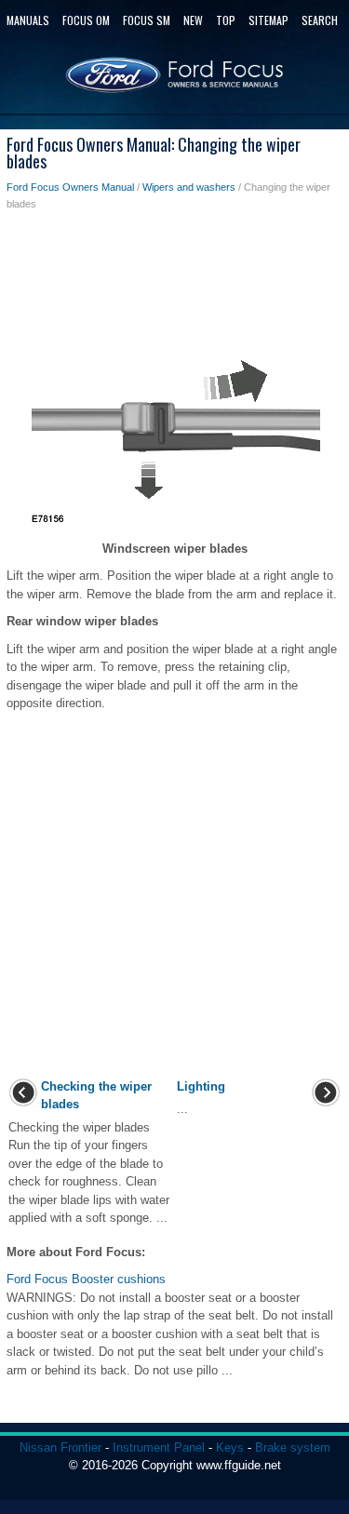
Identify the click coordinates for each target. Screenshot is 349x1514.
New (193, 20)
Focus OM (86, 20)
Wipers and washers (188, 187)
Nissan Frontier (60, 1447)
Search (320, 20)
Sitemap (268, 20)
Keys (230, 1447)
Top (225, 20)
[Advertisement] (174, 286)
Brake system (292, 1447)
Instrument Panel (159, 1447)
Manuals (28, 20)
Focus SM (146, 20)
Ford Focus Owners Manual (70, 187)
